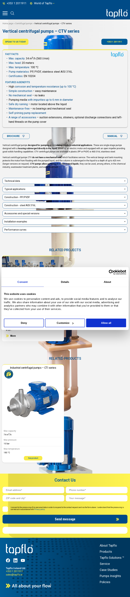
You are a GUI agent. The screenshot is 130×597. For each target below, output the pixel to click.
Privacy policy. (39, 509)
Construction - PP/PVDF (17, 197)
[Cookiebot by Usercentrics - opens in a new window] (111, 272)
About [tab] (107, 281)
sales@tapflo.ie (14, 574)
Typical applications (14, 189)
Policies (105, 582)
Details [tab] (65, 281)
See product (33, 458)
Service (105, 564)
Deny (24, 322)
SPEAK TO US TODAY (15, 42)
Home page (8, 23)
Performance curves (15, 229)
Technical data (12, 181)
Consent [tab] (22, 281)
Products (106, 551)
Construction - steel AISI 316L (20, 205)
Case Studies (109, 570)
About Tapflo (108, 545)
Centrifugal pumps (23, 23)
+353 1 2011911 (114, 42)
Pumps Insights (110, 576)
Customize (63, 322)
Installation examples (15, 221)
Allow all (106, 322)
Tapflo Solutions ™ (112, 557)
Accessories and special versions (21, 213)
